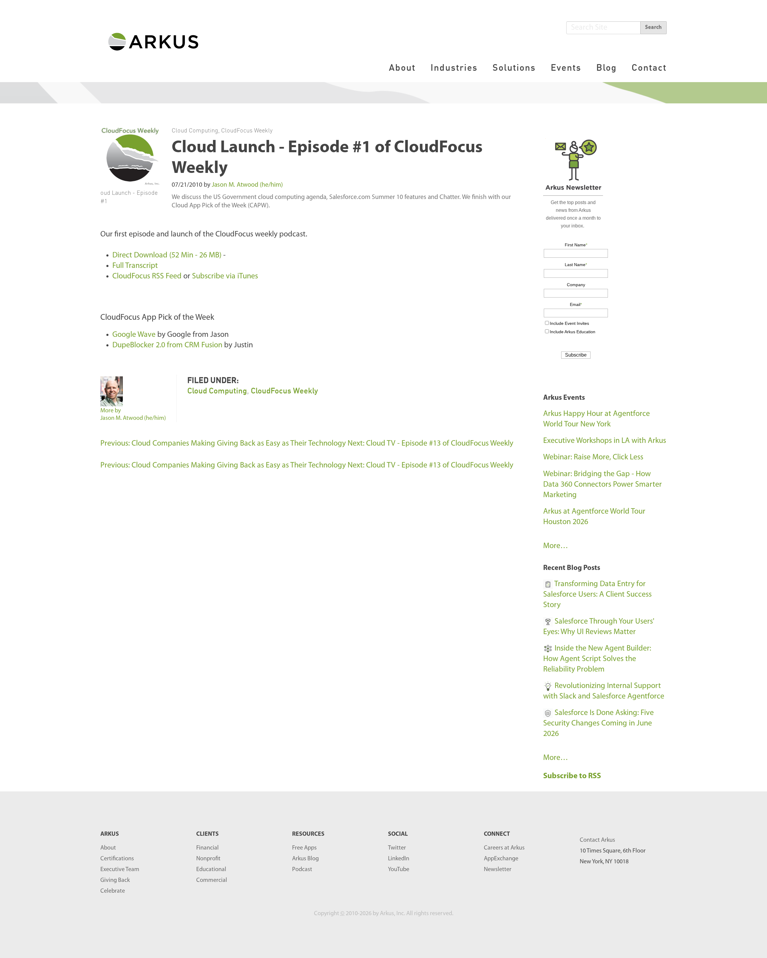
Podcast (302, 870)
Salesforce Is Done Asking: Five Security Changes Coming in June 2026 (598, 723)
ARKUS (109, 834)
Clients (207, 834)
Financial (207, 848)
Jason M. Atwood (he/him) (247, 185)
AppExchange (501, 859)
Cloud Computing (195, 130)
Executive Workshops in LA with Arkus (604, 441)
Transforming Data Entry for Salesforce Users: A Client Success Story (597, 594)
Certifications (117, 859)
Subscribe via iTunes (225, 276)
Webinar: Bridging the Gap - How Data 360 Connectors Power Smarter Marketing (602, 484)
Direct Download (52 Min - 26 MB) (166, 255)
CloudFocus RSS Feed (147, 276)
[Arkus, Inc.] (156, 41)
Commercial (211, 880)
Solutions (514, 67)
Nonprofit (208, 859)
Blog (606, 67)
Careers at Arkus (504, 848)
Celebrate (112, 891)
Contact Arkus (597, 840)
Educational (211, 870)
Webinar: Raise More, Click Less (593, 457)
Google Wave (133, 335)
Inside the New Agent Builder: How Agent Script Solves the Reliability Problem (597, 659)
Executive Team (119, 870)
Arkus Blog (305, 859)
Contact (649, 67)
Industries (454, 67)
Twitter (397, 848)
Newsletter (497, 870)
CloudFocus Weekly (247, 130)
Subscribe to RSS (573, 776)
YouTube (398, 870)
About (402, 67)
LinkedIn (398, 859)
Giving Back (115, 880)
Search (653, 27)
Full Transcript (135, 266)
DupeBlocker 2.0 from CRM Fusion (167, 345)
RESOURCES (308, 834)
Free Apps (304, 848)
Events (566, 67)
